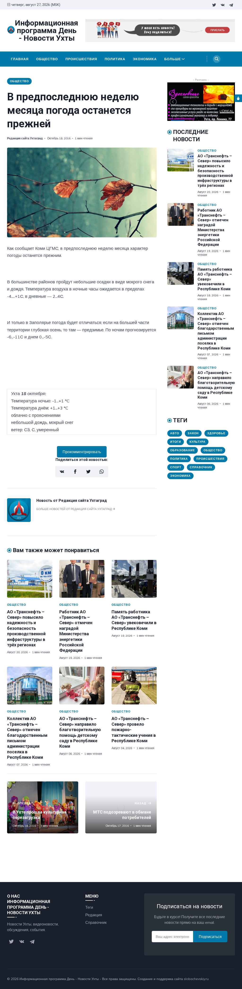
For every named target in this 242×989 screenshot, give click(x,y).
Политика (115, 59)
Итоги (175, 441)
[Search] (216, 59)
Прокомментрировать (82, 451)
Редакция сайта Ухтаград (25, 138)
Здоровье (216, 433)
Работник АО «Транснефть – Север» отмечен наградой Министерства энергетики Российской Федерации (213, 227)
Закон (193, 433)
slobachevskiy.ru (196, 979)
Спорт (175, 467)
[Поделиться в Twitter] (88, 471)
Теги (89, 907)
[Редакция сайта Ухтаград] (19, 520)
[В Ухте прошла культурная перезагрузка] (42, 807)
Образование (182, 450)
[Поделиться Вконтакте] (62, 471)
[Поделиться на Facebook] (75, 471)
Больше (172, 59)
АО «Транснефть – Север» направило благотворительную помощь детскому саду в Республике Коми (216, 385)
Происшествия (81, 59)
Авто (174, 433)
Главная (20, 59)
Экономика (145, 59)
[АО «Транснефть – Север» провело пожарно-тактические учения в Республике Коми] (134, 685)
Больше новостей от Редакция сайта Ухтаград (74, 509)
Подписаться (210, 936)
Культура (198, 441)
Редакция (93, 914)
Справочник (201, 467)
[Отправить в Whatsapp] (101, 471)
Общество (47, 59)
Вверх (225, 979)
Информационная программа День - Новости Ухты (59, 979)
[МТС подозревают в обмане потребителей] (120, 807)
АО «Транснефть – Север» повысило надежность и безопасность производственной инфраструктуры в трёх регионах (26, 628)
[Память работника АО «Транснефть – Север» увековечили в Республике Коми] (134, 579)
